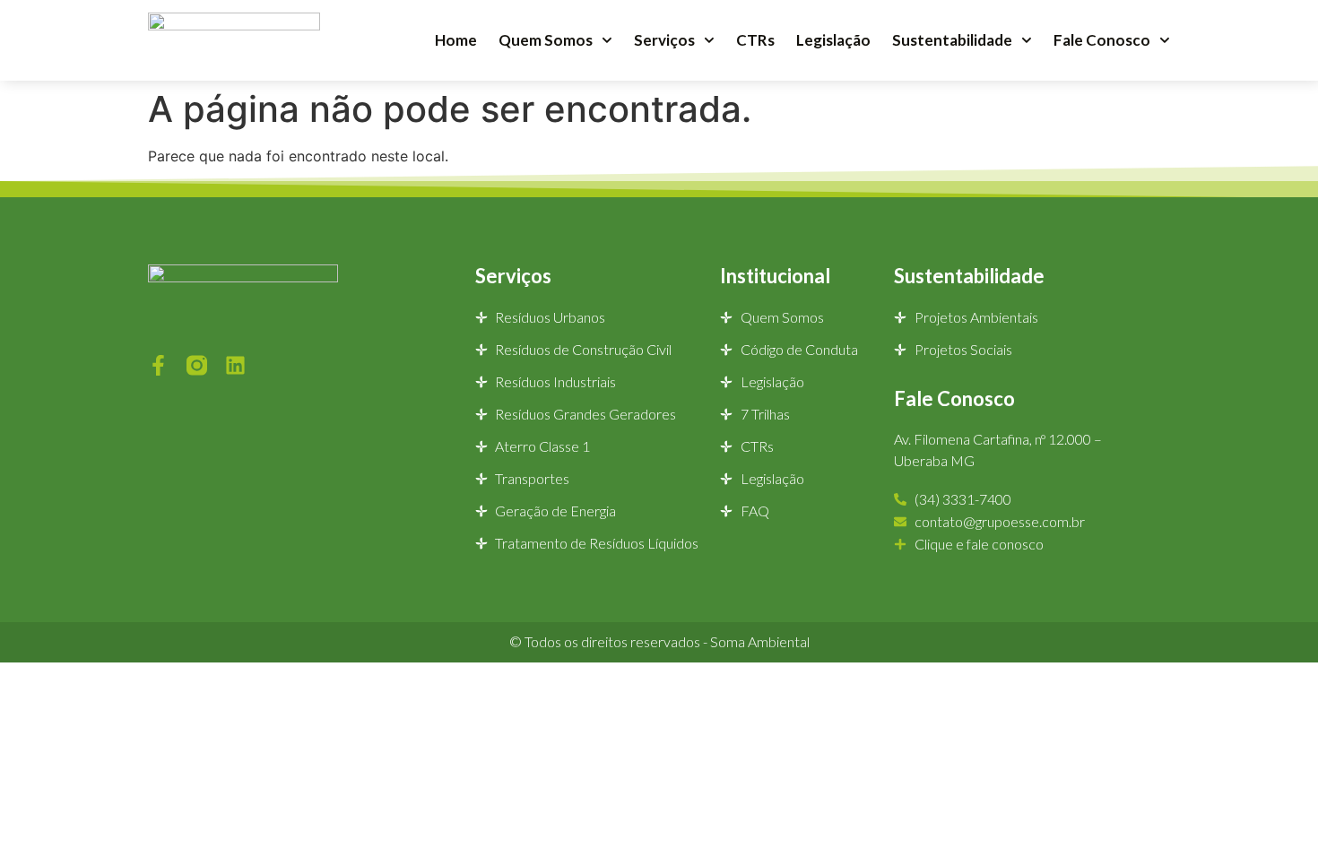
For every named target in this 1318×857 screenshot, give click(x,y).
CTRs (755, 39)
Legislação (833, 39)
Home (456, 39)
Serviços (664, 39)
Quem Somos (546, 39)
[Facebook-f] (158, 365)
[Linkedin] (235, 365)
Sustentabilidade (952, 39)
